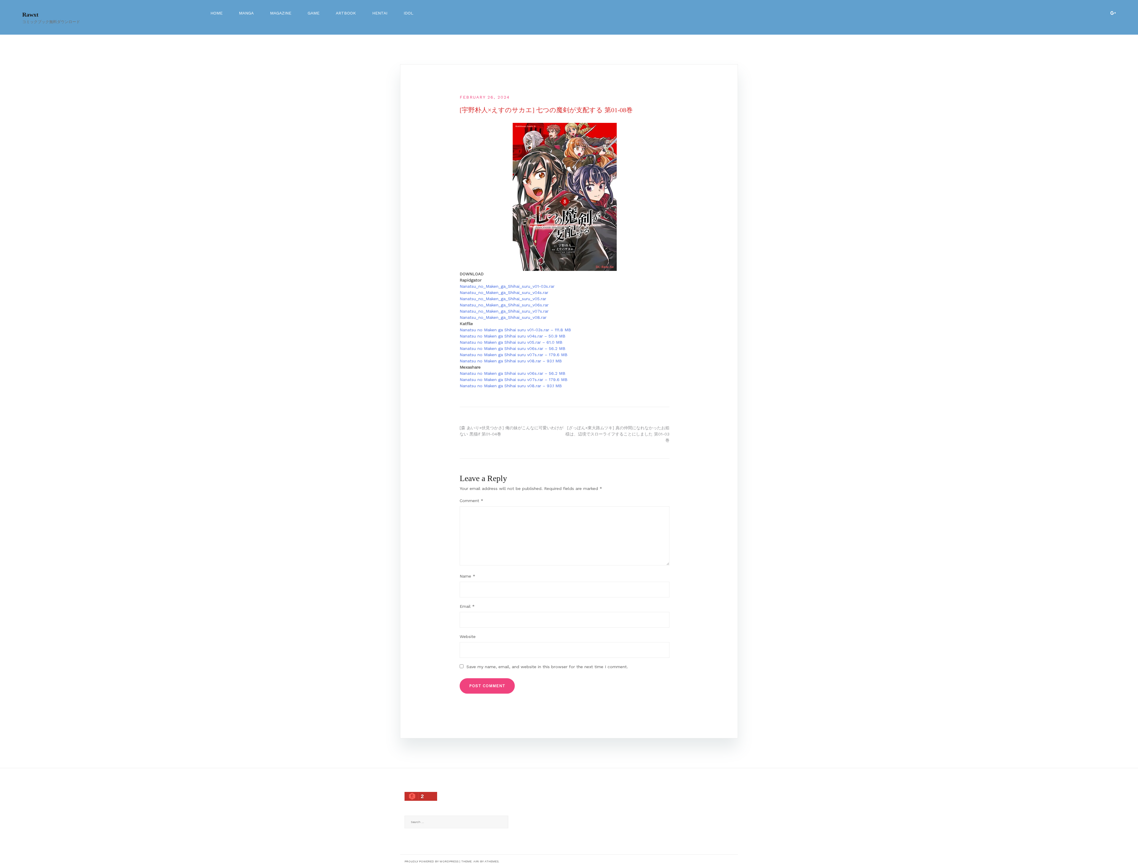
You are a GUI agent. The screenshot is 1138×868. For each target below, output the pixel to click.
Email (467, 606)
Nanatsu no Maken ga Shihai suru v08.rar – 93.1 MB (511, 361)
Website (468, 636)
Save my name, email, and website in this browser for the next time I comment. (547, 666)
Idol (408, 13)
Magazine (280, 13)
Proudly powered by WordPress (431, 861)
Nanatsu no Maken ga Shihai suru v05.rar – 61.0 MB (511, 342)
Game (313, 13)
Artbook (346, 13)
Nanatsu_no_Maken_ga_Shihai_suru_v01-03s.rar (507, 286)
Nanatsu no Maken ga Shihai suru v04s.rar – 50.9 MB (512, 336)
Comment (471, 500)
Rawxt (30, 14)
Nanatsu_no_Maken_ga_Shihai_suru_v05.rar (503, 298)
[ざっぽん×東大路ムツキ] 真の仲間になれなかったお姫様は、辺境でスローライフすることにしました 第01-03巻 (617, 434)
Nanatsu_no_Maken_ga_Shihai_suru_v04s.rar (504, 292)
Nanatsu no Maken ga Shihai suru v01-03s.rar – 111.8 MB (515, 329)
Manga (246, 13)
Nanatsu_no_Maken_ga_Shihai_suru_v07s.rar (504, 311)
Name (467, 576)
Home (216, 13)
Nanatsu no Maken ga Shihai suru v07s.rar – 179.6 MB (514, 354)
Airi (476, 861)
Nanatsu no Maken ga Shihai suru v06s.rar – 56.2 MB (512, 348)
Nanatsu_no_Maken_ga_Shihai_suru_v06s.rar (504, 305)
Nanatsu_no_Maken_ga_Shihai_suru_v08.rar (503, 317)
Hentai (379, 13)
